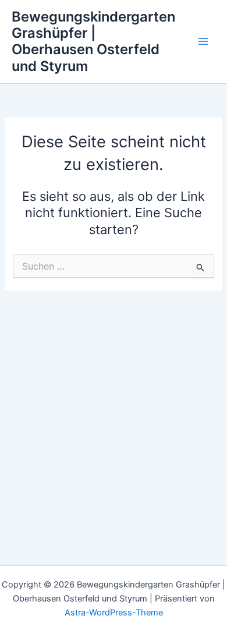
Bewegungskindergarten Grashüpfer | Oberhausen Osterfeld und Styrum (93, 41)
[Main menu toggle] (203, 42)
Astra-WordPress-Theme (114, 612)
